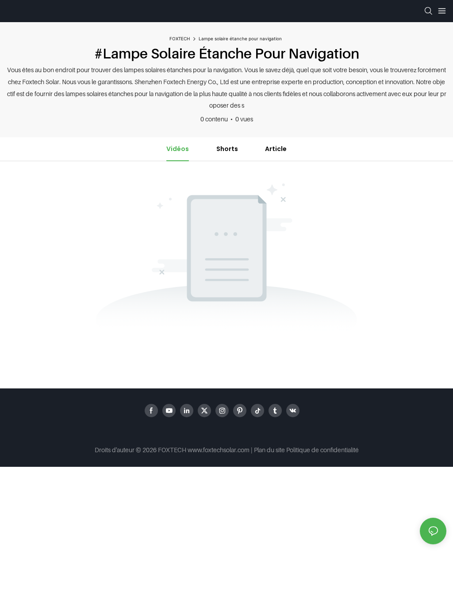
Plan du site (269, 450)
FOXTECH (179, 38)
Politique (298, 450)
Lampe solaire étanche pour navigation (240, 38)
